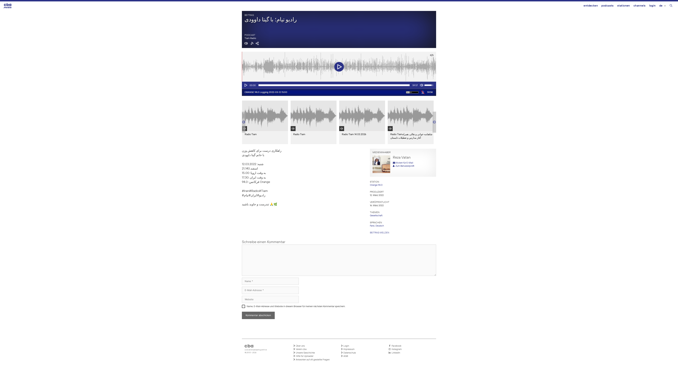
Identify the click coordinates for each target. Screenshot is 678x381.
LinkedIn (395, 353)
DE (661, 5)
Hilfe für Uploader (304, 356)
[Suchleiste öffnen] (671, 6)
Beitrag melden (379, 232)
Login (652, 5)
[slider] (334, 85)
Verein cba (301, 349)
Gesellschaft (376, 215)
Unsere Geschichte (305, 353)
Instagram (396, 349)
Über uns (300, 346)
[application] (339, 85)
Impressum (349, 349)
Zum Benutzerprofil (404, 166)
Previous (243, 122)
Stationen (623, 5)
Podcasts (607, 5)
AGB (345, 356)
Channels (640, 5)
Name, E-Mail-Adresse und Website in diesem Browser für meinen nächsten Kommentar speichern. (296, 306)
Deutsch (380, 226)
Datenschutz (349, 353)
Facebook (396, 346)
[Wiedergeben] (245, 85)
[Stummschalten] (421, 85)
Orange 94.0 (376, 185)
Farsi (372, 226)
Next (434, 122)
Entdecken (591, 5)
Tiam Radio (250, 38)
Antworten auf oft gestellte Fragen (312, 360)
